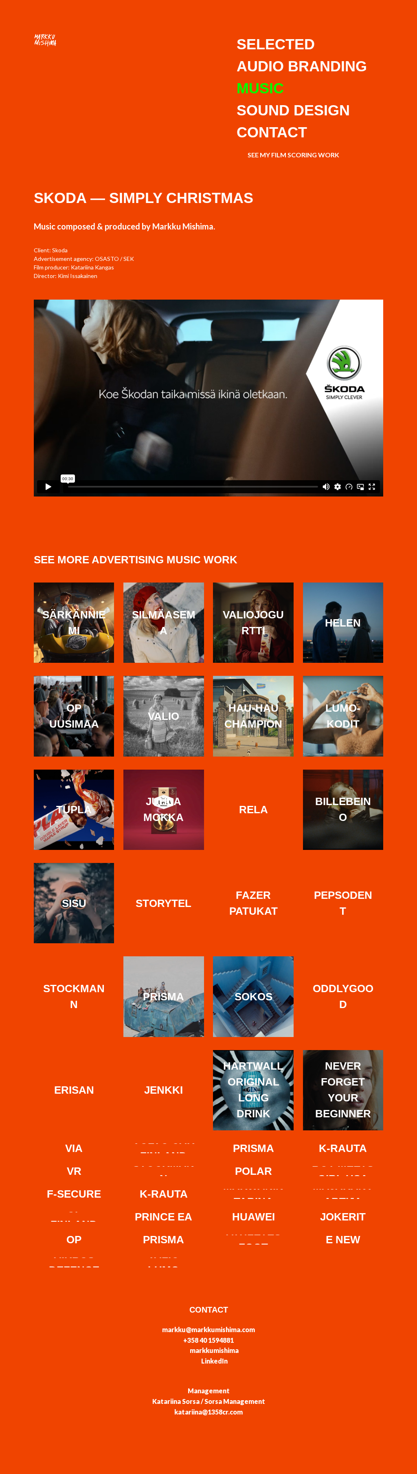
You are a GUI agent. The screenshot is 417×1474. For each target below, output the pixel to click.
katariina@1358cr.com (208, 1412)
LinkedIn (214, 1361)
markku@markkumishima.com (208, 1329)
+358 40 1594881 (208, 1340)
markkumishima (214, 1350)
